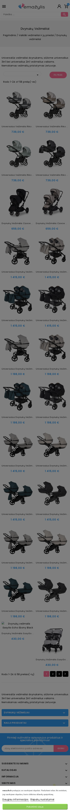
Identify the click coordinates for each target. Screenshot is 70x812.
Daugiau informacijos (15, 799)
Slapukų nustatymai (42, 799)
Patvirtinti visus (35, 806)
